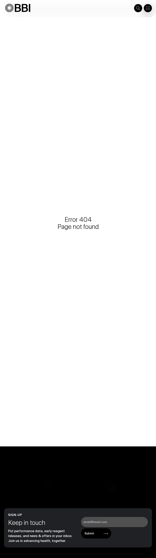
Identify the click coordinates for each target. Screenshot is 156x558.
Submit (89, 533)
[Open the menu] (148, 8)
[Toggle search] (138, 8)
